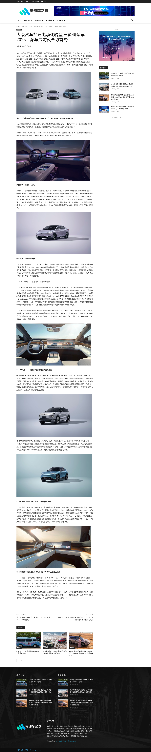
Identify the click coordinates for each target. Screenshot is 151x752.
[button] (132, 20)
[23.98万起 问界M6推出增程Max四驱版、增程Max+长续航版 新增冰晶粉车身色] (81, 640)
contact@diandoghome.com (66, 741)
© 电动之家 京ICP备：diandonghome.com (29, 750)
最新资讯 (24, 26)
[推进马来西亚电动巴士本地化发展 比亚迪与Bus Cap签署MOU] (104, 109)
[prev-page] (17, 660)
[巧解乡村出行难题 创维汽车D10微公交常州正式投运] (28, 640)
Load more (115, 117)
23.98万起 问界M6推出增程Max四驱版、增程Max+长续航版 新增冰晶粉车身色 (81, 653)
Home (18, 26)
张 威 (19, 46)
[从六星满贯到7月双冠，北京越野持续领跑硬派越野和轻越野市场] (55, 640)
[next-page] (21, 660)
